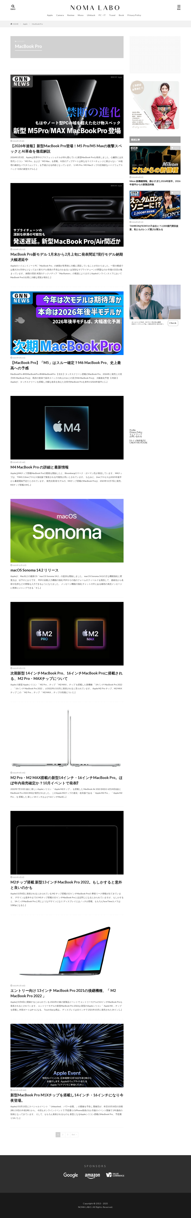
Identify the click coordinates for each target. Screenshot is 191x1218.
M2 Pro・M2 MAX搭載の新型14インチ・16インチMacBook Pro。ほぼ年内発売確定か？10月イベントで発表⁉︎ (66, 780)
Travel (112, 15)
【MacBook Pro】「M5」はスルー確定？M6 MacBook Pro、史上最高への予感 (65, 365)
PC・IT (102, 15)
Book (121, 15)
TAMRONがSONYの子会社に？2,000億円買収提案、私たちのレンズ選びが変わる (154, 228)
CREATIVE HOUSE (138, 442)
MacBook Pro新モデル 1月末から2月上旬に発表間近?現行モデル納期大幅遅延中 (66, 257)
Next (73, 1135)
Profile (133, 430)
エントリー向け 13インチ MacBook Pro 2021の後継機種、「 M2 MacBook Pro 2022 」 (63, 993)
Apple (50, 15)
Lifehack (91, 15)
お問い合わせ (136, 436)
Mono (81, 15)
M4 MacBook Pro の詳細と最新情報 (39, 467)
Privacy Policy (134, 15)
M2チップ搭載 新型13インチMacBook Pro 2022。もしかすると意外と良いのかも (66, 885)
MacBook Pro (37, 24)
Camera (60, 15)
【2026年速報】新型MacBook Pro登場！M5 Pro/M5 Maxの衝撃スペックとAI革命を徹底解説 (66, 148)
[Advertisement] (155, 54)
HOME (16, 24)
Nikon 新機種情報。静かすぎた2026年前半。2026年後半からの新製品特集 (155, 183)
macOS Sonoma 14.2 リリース (34, 570)
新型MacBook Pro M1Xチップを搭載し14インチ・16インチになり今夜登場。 (66, 1097)
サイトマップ (136, 434)
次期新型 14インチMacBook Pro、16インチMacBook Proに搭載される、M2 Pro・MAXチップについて (66, 676)
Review (70, 15)
